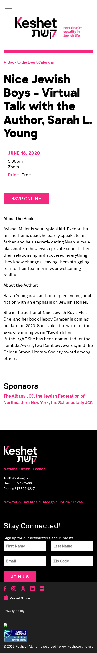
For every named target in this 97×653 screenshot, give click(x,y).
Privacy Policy (14, 611)
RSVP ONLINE (26, 198)
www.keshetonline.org (76, 646)
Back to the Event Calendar (31, 62)
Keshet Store (20, 598)
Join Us (20, 577)
